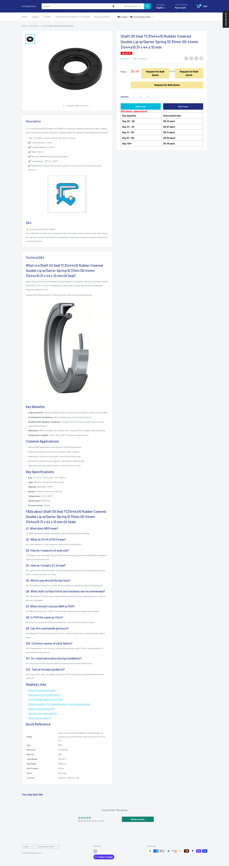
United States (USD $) (46, 846)
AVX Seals (125, 58)
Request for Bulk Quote (155, 73)
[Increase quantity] (148, 96)
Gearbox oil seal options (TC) (41, 708)
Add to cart (140, 106)
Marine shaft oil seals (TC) (40, 718)
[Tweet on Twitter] (196, 58)
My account (180, 7)
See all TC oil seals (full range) (41, 690)
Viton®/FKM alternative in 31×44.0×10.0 (45, 699)
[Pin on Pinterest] (191, 58)
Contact (47, 16)
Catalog (35, 16)
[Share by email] (201, 58)
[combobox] (81, 6)
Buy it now (183, 106)
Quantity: (125, 96)
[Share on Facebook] (186, 58)
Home (24, 16)
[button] (113, 6)
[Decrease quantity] (133, 96)
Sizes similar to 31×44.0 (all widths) (44, 694)
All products (34, 26)
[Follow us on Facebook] (95, 851)
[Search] (147, 6)
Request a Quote (102, 16)
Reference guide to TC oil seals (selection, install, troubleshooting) (59, 704)
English (26, 846)
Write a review (138, 819)
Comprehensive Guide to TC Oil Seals (73, 16)
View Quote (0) (225, 19)
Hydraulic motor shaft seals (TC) (42, 713)
